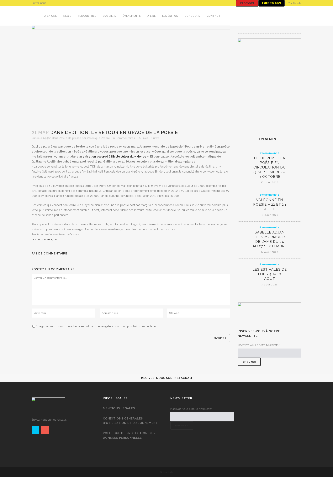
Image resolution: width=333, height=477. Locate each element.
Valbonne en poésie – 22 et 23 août (269, 204)
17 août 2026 (269, 252)
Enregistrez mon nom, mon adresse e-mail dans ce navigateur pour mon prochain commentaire (95, 326)
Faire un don (271, 3)
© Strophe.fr (166, 472)
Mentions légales (119, 408)
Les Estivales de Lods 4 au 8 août (269, 274)
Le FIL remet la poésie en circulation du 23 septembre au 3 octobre (270, 167)
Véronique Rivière (98, 138)
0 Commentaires (124, 138)
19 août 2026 (269, 215)
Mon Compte (294, 3)
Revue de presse (70, 138)
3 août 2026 (269, 284)
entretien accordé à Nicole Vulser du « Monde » (115, 156)
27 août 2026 (269, 182)
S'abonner (247, 3)
